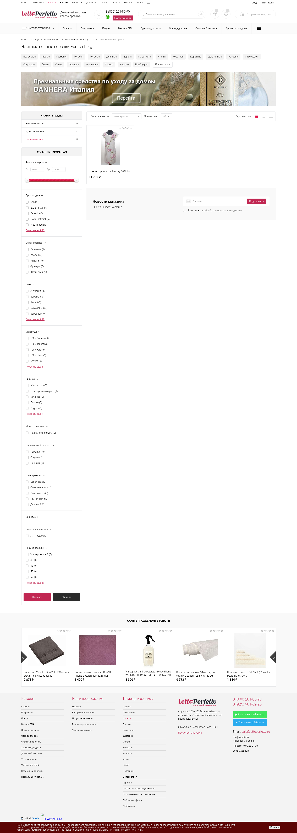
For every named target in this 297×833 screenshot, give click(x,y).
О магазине (38, 2)
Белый (35, 302)
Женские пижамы (35, 123)
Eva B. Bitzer (38, 207)
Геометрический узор (44, 391)
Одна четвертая (40, 487)
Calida (35, 202)
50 (77, 131)
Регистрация (267, 2)
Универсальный (41, 554)
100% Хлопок (39, 349)
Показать (37, 597)
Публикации (129, 806)
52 (33, 577)
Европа (127, 56)
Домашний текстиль (31, 753)
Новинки (76, 706)
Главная (25, 2)
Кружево (37, 396)
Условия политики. (131, 829)
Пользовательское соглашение (139, 794)
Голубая (78, 56)
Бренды (64, 2)
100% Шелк (38, 355)
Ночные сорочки (34, 139)
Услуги (126, 765)
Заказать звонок (122, 18)
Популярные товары (82, 718)
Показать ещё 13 (35, 230)
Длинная (37, 463)
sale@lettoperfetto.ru (256, 731)
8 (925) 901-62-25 (247, 704)
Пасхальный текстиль (32, 777)
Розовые (233, 56)
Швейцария (141, 64)
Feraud (36, 213)
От (27, 169)
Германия (61, 56)
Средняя (36, 457)
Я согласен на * (216, 210)
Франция (74, 64)
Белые (46, 56)
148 (76, 123)
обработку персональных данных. (223, 210)
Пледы (24, 718)
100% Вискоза (40, 338)
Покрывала (27, 712)
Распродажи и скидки (83, 712)
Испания (37, 260)
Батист (36, 361)
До (48, 169)
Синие (58, 64)
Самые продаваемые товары (148, 621)
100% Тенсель (39, 344)
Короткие (195, 56)
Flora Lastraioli (40, 219)
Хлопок (109, 64)
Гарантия (127, 782)
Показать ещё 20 (35, 319)
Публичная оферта (132, 800)
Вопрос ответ (130, 777)
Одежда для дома (30, 730)
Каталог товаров (40, 28)
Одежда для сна (29, 736)
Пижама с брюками (43, 432)
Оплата (103, 2)
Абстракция (38, 385)
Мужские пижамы (35, 131)
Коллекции (128, 771)
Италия (162, 56)
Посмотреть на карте (190, 732)
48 (33, 565)
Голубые (95, 56)
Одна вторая (39, 493)
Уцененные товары (82, 730)
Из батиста (144, 56)
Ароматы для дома (31, 747)
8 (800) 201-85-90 (118, 11)
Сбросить (66, 597)
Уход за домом (29, 759)
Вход (254, 2)
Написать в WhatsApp (252, 714)
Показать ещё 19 (35, 582)
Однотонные (215, 56)
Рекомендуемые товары (84, 724)
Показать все (162, 64)
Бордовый (38, 313)
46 (33, 560)
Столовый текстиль (31, 741)
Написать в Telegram (252, 722)
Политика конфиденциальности (139, 788)
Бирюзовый (38, 308)
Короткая (178, 56)
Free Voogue (38, 224)
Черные (124, 64)
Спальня (25, 706)
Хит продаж (38, 535)
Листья (36, 402)
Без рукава (29, 56)
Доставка (91, 2)
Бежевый (37, 296)
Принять (274, 827)
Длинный (37, 504)
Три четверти (39, 498)
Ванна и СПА (27, 724)
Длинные (111, 56)
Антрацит (37, 291)
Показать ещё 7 (34, 413)
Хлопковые (92, 64)
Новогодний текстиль (32, 771)
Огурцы (36, 408)
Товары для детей (30, 765)
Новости (128, 2)
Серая (45, 64)
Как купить (77, 2)
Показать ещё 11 (35, 366)
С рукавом (29, 64)
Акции (140, 2)
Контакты (115, 2)
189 (76, 139)
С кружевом (251, 56)
